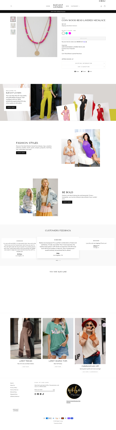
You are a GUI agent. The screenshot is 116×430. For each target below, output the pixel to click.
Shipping (64, 25)
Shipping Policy (14, 394)
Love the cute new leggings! (93, 243)
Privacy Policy (13, 387)
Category (75, 6)
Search (12, 383)
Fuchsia (69, 33)
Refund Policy (13, 392)
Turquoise (66, 33)
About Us (12, 385)
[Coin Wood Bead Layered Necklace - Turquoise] (21, 305)
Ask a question (84, 66)
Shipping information (83, 63)
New (67, 6)
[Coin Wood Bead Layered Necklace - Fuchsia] (23, 305)
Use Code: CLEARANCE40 (90, 371)
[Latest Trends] (25, 338)
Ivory (63, 33)
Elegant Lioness (58, 6)
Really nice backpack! (46, 243)
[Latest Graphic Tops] (58, 338)
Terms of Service (14, 389)
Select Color (69, 30)
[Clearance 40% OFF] (90, 341)
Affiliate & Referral (14, 396)
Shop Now (11, 107)
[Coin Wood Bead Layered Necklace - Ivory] (20, 305)
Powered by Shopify (58, 423)
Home (48, 6)
